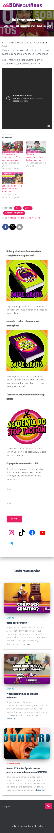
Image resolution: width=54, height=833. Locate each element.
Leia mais (26, 644)
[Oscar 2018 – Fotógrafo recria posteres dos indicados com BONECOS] (27, 743)
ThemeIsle (38, 826)
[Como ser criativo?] (27, 598)
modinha (21, 218)
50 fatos (12, 218)
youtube (36, 218)
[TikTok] (21, 532)
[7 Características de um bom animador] (27, 668)
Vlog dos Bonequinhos (14, 213)
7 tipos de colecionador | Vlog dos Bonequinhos (34, 157)
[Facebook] (32, 532)
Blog (18, 208)
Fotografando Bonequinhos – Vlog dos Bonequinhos (11, 157)
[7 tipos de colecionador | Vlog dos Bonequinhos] (36, 147)
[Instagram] (11, 532)
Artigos (10, 618)
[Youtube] (42, 532)
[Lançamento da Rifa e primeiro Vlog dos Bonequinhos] (12, 178)
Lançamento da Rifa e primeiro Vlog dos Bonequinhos (12, 189)
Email (8, 503)
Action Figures (13, 764)
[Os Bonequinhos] (24, 4)
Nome (8, 489)
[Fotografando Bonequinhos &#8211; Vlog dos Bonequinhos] (12, 147)
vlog (29, 218)
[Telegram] (11, 543)
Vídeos (28, 208)
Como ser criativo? (16, 622)
